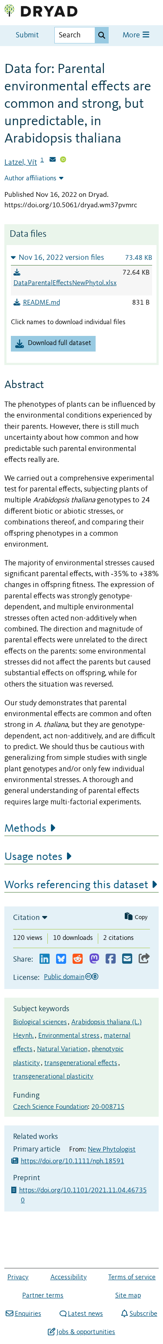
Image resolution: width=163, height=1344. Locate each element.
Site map (128, 1295)
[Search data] (102, 35)
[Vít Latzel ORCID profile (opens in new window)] (63, 160)
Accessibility (68, 1277)
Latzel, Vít (20, 162)
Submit (27, 35)
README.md (41, 302)
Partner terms (42, 1295)
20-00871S (107, 1107)
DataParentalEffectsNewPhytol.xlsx (64, 283)
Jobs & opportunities (86, 1332)
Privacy (18, 1277)
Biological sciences (40, 1022)
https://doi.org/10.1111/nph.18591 (72, 1161)
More (132, 35)
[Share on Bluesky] (61, 959)
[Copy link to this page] (144, 959)
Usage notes (33, 857)
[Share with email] (127, 959)
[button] (81, 257)
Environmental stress (69, 1035)
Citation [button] (26, 918)
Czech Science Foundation (50, 1107)
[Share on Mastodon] (94, 959)
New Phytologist (112, 1149)
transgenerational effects (80, 1063)
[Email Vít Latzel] (52, 160)
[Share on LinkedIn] (45, 959)
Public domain (64, 977)
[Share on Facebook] (111, 959)
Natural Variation (62, 1049)
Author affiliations (30, 178)
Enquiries (28, 1314)
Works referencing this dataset (76, 885)
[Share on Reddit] (78, 959)
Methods (25, 828)
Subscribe (143, 1314)
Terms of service (132, 1277)
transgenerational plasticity (53, 1076)
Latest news (85, 1314)
